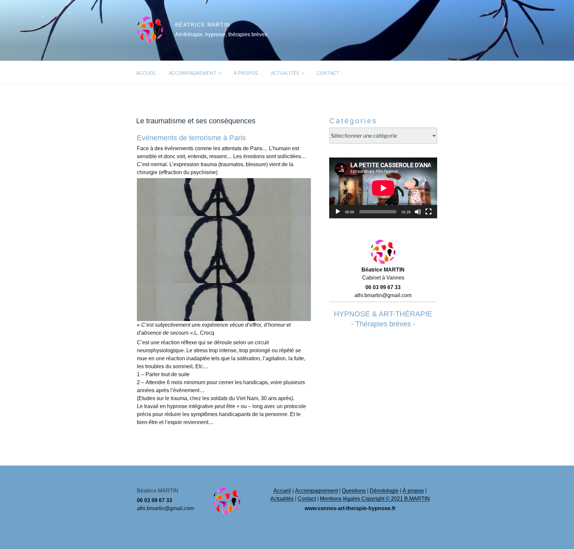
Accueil (146, 73)
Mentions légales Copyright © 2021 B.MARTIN (375, 498)
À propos (246, 73)
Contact (328, 73)
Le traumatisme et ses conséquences (195, 121)
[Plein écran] (428, 211)
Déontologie (384, 491)
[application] (383, 188)
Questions (354, 491)
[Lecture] (338, 211)
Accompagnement (192, 73)
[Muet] (418, 211)
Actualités (285, 73)
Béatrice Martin (202, 25)
